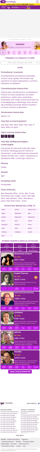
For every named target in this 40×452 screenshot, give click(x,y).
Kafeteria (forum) (24, 444)
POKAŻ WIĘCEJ (20, 435)
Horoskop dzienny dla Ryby (7, 415)
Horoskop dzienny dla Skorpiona (9, 430)
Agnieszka (18, 213)
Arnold (30, 232)
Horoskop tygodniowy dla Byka (29, 420)
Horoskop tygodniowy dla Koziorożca (28, 412)
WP (9, 39)
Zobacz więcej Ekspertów (20, 372)
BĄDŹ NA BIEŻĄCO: (32, 403)
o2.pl (24, 446)
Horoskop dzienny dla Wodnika (8, 413)
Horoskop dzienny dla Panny (8, 426)
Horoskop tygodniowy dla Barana (30, 418)
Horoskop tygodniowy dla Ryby (29, 417)
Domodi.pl (13, 444)
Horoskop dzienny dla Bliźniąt (8, 421)
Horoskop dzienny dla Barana (8, 417)
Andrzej (17, 224)
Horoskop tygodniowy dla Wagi (29, 430)
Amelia (30, 221)
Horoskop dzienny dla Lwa (7, 424)
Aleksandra (31, 217)
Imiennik (23, 39)
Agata (3, 213)
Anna (16, 228)
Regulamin (25, 439)
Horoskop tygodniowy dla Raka (29, 424)
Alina (16, 221)
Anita (3, 228)
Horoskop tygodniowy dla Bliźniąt (30, 422)
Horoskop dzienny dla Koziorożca (9, 411)
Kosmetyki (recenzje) (8, 446)
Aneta (29, 224)
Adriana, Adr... (32, 209)
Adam (3, 209)
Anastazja (4, 224)
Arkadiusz (18, 232)
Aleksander (18, 217)
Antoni (30, 228)
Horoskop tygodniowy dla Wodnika (30, 415)
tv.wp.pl (18, 446)
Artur (3, 235)
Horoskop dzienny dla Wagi (7, 428)
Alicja (3, 221)
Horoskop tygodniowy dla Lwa (29, 426)
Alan (29, 213)
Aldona (3, 217)
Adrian (17, 209)
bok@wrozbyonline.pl (13, 439)
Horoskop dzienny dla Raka (7, 423)
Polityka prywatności (8, 441)
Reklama (18, 441)
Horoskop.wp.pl (16, 39)
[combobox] (20, 62)
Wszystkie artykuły (28, 441)
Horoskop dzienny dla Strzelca (8, 432)
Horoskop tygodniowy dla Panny (29, 428)
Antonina (4, 232)
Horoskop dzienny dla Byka (7, 419)
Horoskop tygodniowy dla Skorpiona (28, 432)
